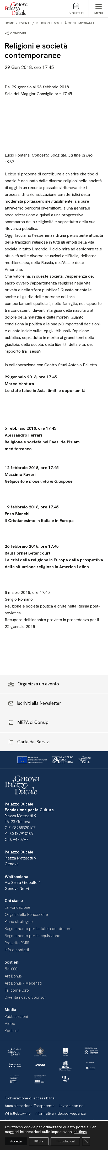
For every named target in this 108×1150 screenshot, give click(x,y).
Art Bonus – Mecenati (23, 983)
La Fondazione (17, 907)
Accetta (16, 1141)
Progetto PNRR (17, 942)
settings (80, 1131)
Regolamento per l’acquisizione (32, 935)
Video (10, 1023)
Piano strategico (19, 921)
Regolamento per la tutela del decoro (38, 928)
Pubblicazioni (16, 1016)
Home (9, 23)
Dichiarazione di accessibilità (30, 1098)
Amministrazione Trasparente (30, 1105)
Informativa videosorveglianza (60, 1113)
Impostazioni (65, 1141)
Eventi (24, 23)
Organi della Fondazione (26, 914)
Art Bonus (13, 976)
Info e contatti (17, 950)
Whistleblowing (17, 1113)
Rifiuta (38, 1141)
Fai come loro (17, 990)
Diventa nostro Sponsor (25, 997)
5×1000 (11, 969)
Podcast (12, 1030)
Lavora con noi (71, 1105)
